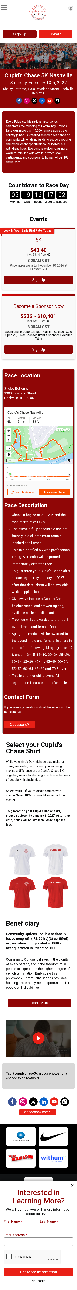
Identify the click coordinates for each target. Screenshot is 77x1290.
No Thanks (38, 1281)
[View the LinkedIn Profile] (43, 1101)
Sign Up (19, 34)
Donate (55, 34)
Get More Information (38, 1272)
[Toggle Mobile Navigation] (3, 7)
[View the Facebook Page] (12, 1101)
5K (38, 240)
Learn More (39, 1002)
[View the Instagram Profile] (23, 1101)
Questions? (19, 724)
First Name (13, 1221)
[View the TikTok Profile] (64, 1101)
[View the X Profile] (33, 1101)
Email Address (15, 1235)
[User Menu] (70, 8)
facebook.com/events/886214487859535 (41, 1112)
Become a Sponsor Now (38, 306)
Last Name (49, 1221)
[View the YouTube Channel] (54, 1101)
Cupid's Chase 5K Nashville (38, 75)
